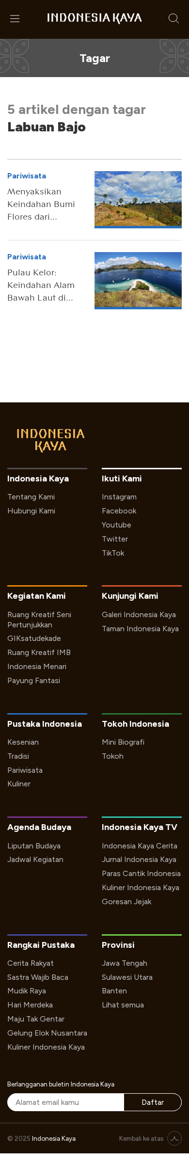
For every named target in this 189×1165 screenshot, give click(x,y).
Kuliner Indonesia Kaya (140, 887)
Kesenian (23, 742)
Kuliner (19, 783)
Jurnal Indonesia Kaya (139, 859)
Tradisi (18, 756)
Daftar (153, 1102)
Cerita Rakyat (30, 963)
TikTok (113, 553)
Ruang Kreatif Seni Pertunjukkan (39, 619)
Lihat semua (123, 1004)
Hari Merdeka (30, 1004)
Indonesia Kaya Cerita (139, 845)
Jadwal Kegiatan (35, 859)
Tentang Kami (31, 496)
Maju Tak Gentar (35, 1018)
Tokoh (113, 756)
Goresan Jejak (126, 901)
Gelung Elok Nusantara (47, 1032)
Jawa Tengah (124, 963)
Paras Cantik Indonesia (141, 873)
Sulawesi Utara (127, 977)
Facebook (119, 510)
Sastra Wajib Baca (37, 977)
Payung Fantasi (33, 680)
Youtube (116, 524)
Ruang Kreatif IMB (39, 652)
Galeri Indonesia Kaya (139, 614)
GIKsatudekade (34, 638)
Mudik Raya (26, 990)
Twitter (115, 538)
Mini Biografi (123, 742)
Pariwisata (25, 770)
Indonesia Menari (36, 666)
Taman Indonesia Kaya (140, 628)
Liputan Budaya (34, 845)
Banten (114, 990)
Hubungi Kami (31, 510)
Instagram (119, 496)
